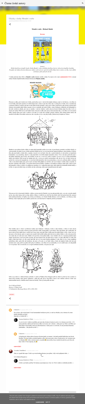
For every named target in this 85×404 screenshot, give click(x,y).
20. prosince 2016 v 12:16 (31, 333)
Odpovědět (17, 346)
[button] (10, 24)
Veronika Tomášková (20, 350)
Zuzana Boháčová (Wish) (26, 319)
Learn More (40, 402)
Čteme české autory (15, 3)
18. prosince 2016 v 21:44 (26, 309)
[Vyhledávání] (83, 3)
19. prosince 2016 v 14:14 (32, 350)
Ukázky (12, 294)
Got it (48, 402)
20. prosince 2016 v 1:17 (39, 360)
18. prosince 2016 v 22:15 (39, 319)
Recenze (42, 34)
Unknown (16, 310)
